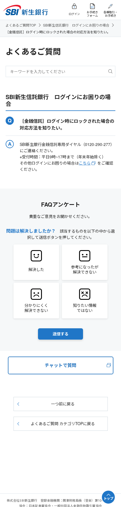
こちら (85, 163)
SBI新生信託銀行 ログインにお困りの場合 (76, 25)
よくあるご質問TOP (21, 25)
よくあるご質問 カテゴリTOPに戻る (63, 423)
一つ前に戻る (63, 404)
